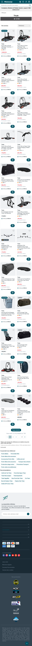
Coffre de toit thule (6, 473)
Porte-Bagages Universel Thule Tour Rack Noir (7, 212)
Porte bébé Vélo (15, 453)
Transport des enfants (24, 461)
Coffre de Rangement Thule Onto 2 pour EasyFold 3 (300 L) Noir (8, 280)
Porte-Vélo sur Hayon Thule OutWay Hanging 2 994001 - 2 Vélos (23, 147)
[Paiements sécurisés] (11, 544)
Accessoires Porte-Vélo (7, 459)
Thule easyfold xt (18, 475)
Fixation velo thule (19, 481)
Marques (4, 12)
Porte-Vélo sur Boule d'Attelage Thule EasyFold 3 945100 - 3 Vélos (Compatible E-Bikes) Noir (7, 114)
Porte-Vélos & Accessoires (8, 456)
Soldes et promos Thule (7, 483)
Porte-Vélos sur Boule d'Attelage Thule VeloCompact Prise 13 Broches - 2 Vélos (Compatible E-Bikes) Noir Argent (7, 378)
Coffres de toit (20, 459)
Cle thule (27, 478)
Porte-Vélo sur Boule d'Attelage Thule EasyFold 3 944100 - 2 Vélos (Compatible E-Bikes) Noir (7, 80)
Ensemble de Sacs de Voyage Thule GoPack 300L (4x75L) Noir (23, 412)
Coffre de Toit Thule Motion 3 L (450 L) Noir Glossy (23, 180)
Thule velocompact (6, 475)
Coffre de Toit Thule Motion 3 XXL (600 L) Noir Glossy (23, 279)
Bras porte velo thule (17, 478)
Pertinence (21, 25)
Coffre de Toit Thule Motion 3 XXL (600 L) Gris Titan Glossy (7, 412)
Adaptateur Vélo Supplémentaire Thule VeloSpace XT (6, 247)
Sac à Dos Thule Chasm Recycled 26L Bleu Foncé (23, 377)
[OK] (28, 514)
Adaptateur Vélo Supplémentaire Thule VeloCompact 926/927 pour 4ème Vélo (23, 247)
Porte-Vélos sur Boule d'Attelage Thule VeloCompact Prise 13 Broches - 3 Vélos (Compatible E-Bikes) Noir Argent (23, 47)
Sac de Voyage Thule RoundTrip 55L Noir (22, 345)
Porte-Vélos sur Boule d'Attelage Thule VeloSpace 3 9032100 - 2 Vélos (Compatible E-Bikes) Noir (23, 114)
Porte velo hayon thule (20, 473)
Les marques (5, 529)
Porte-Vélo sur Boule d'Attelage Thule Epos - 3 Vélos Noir (7, 47)
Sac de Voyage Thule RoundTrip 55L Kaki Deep (23, 313)
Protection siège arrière (7, 464)
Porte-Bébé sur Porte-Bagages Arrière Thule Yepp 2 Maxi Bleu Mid (8, 346)
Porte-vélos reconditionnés (8, 467)
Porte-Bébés (4, 453)
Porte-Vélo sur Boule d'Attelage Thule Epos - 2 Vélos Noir (23, 80)
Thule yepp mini (5, 478)
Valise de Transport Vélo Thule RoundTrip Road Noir (7, 180)
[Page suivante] (25, 437)
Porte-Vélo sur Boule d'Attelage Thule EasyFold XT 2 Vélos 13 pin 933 (7, 147)
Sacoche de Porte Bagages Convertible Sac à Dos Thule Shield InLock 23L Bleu (7, 314)
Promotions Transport (23, 464)
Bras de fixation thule (6, 481)
